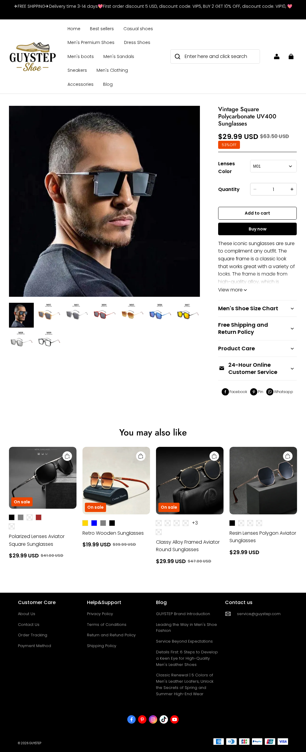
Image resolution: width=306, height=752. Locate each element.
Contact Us (28, 624)
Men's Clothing (112, 70)
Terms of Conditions (106, 624)
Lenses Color (226, 167)
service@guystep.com (259, 614)
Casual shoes (138, 29)
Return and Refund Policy (111, 635)
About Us (26, 614)
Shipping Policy (101, 646)
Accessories (81, 84)
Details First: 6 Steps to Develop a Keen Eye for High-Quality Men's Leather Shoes (187, 658)
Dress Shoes (137, 42)
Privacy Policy (100, 614)
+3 (195, 523)
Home (74, 29)
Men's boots (81, 56)
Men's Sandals (118, 56)
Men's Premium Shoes (91, 42)
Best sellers (102, 29)
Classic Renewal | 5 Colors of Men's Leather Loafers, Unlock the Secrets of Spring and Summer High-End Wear (184, 684)
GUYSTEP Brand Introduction (183, 614)
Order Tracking (32, 635)
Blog (108, 84)
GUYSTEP (35, 743)
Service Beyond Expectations (184, 641)
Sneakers (77, 70)
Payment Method (34, 646)
